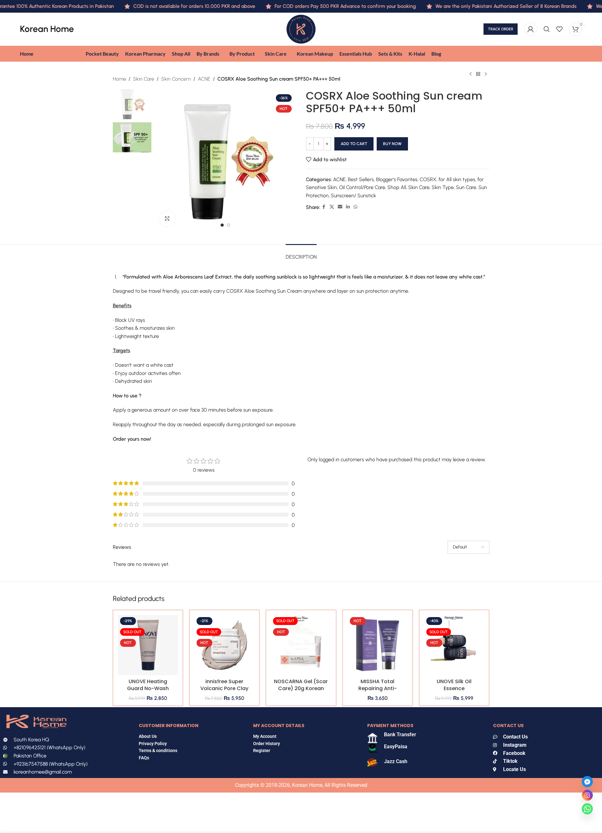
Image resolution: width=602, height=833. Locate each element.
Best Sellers (361, 179)
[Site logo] (301, 29)
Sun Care (466, 187)
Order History (266, 743)
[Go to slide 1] (222, 225)
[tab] (301, 253)
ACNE (204, 79)
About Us (148, 736)
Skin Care (143, 79)
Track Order (500, 29)
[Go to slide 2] (228, 225)
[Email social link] (340, 207)
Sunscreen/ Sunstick (353, 196)
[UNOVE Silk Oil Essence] (454, 645)
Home (119, 79)
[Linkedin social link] (348, 207)
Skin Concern (176, 79)
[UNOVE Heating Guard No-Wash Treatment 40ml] (148, 645)
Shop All (396, 187)
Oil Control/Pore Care (362, 187)
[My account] (530, 29)
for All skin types (457, 179)
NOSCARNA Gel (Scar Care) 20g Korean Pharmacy (301, 688)
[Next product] (486, 74)
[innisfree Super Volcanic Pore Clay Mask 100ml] (224, 645)
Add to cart (354, 143)
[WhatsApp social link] (355, 207)
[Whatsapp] (587, 808)
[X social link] (332, 207)
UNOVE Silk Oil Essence (454, 685)
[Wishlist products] (559, 29)
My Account (265, 736)
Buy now (392, 143)
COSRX (428, 179)
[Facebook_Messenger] (587, 781)
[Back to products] (478, 74)
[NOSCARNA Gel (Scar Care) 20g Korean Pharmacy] (301, 645)
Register (261, 750)
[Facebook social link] (324, 207)
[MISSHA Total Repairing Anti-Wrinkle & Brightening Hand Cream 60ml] (378, 645)
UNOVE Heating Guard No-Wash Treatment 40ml (148, 688)
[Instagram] (587, 795)
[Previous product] (470, 74)
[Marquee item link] (493, 6)
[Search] (546, 29)
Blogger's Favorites (396, 179)
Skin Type (443, 187)
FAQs (144, 757)
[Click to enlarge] (167, 218)
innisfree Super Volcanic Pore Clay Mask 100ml (224, 688)
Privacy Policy (153, 743)
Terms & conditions (158, 750)
